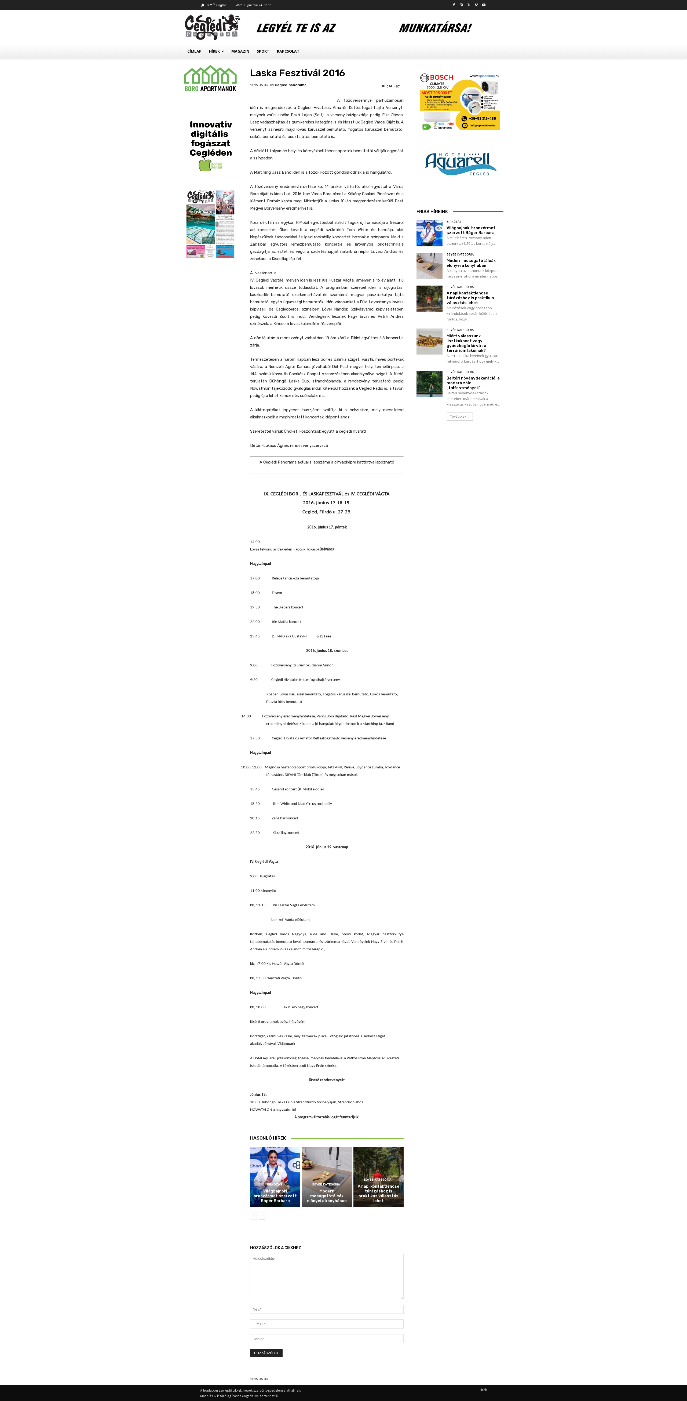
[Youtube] (484, 5)
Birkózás (274, 1184)
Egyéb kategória (326, 1184)
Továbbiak (458, 416)
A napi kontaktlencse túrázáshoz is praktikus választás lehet (378, 1193)
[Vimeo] (476, 5)
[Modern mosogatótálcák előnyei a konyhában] (327, 1177)
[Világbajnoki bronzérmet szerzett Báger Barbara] (275, 1177)
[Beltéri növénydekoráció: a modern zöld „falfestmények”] (429, 384)
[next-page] (262, 1216)
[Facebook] (454, 5)
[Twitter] (469, 5)
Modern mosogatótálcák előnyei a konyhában (327, 1196)
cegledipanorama (290, 85)
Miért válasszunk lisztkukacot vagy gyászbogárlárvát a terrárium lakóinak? (466, 343)
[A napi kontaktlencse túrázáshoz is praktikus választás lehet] (429, 299)
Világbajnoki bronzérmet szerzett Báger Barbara (275, 1196)
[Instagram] (461, 5)
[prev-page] (253, 1216)
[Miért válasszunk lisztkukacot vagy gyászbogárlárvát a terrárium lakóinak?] (429, 342)
